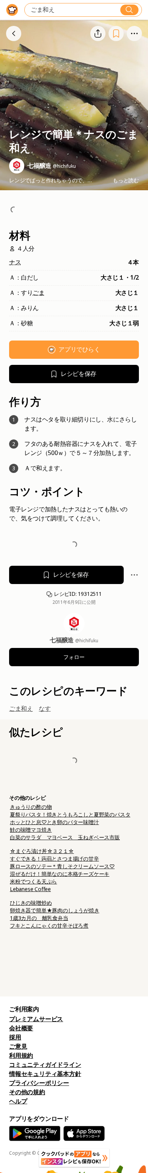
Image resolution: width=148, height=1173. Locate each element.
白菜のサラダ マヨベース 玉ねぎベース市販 (65, 837)
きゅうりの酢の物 (31, 807)
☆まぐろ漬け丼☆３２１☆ (42, 851)
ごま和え (21, 708)
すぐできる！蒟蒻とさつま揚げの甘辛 (54, 859)
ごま (38, 292)
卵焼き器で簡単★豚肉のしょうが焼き (54, 910)
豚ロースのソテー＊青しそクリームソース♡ (62, 866)
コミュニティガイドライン (45, 1064)
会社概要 (21, 1028)
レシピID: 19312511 (77, 594)
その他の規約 (27, 1092)
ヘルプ (18, 1101)
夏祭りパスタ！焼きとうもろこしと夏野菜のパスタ (70, 814)
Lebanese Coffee (30, 889)
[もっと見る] (134, 33)
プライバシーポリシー (39, 1083)
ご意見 (18, 1046)
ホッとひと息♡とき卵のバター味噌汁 (54, 822)
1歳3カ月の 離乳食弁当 (39, 918)
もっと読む (126, 180)
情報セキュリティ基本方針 (45, 1074)
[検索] (129, 10)
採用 (15, 1037)
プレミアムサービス (36, 1019)
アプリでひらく (79, 349)
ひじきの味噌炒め (31, 903)
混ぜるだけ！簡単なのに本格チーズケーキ (59, 874)
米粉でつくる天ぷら (33, 881)
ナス (15, 262)
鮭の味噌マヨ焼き (31, 830)
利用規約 (21, 1055)
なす (44, 708)
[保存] (116, 33)
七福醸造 (62, 640)
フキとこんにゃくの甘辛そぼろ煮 (49, 925)
